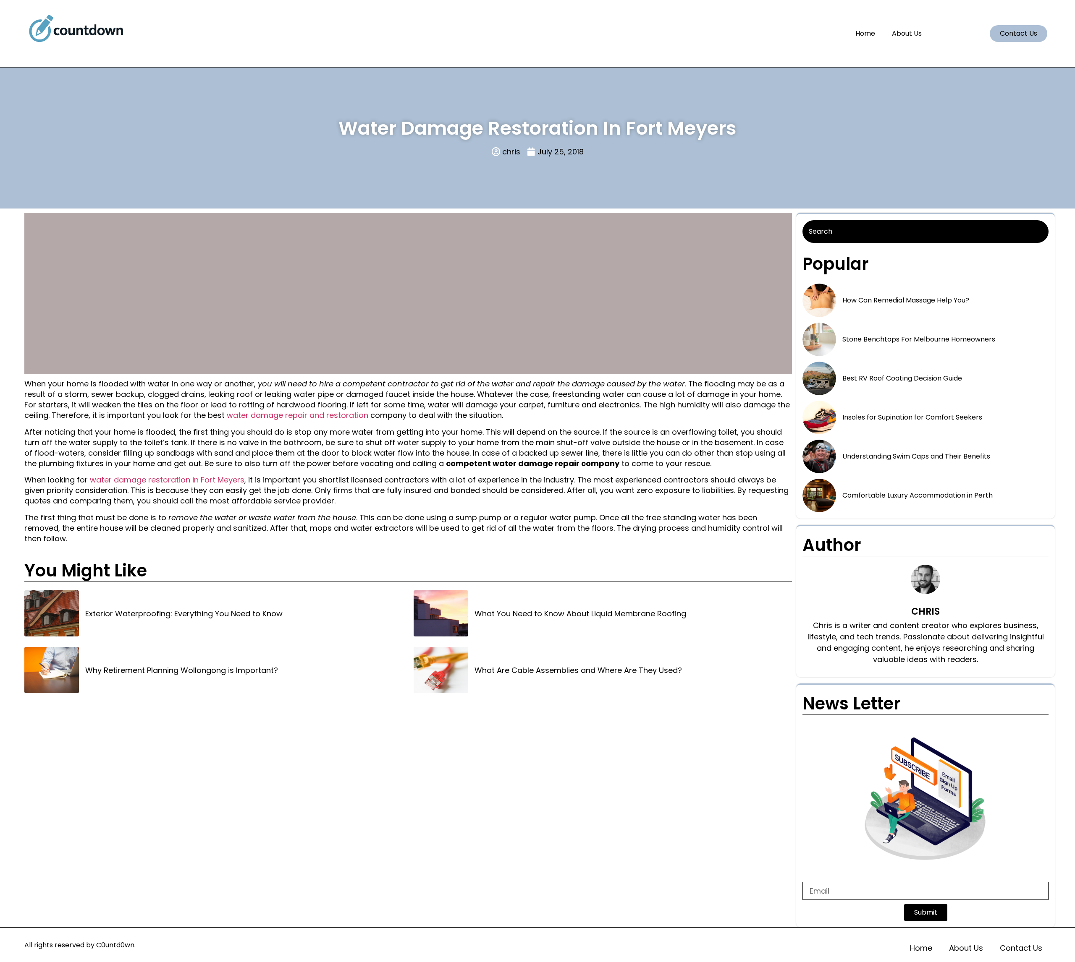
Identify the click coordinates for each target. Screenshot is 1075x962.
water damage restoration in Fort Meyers (167, 479)
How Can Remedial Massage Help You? (905, 300)
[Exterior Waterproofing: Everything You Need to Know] (51, 613)
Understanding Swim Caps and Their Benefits (916, 456)
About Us (907, 33)
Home (865, 33)
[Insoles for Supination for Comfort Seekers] (819, 417)
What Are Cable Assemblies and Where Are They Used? (578, 670)
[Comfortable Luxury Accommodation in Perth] (819, 495)
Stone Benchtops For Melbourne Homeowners (918, 339)
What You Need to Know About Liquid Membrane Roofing (580, 613)
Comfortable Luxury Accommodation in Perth (917, 495)
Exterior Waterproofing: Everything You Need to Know (184, 613)
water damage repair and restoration (297, 415)
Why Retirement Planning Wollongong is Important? (181, 670)
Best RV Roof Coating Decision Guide (902, 378)
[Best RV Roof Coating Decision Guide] (819, 378)
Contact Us (1021, 948)
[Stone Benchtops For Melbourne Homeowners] (819, 339)
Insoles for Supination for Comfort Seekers (912, 417)
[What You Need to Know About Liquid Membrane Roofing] (441, 613)
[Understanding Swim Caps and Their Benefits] (819, 456)
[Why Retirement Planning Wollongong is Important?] (51, 670)
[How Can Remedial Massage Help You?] (819, 300)
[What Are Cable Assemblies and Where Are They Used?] (441, 670)
